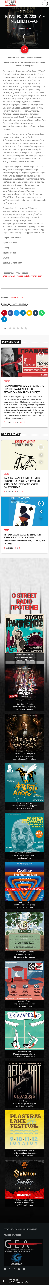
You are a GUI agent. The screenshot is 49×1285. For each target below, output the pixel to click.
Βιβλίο (24, 11)
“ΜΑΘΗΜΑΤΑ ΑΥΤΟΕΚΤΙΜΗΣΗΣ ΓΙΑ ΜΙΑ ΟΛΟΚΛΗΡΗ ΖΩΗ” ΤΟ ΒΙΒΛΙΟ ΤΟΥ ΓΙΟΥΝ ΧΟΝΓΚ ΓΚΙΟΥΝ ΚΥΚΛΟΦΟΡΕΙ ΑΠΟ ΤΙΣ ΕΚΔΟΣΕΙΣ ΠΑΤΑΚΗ (22, 483)
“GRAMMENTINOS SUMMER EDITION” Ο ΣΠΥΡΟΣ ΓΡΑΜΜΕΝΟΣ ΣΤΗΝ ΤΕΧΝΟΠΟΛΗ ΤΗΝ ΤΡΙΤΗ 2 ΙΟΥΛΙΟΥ (24, 389)
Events (7, 381)
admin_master (17, 298)
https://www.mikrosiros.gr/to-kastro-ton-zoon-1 (23, 276)
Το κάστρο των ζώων (18, 304)
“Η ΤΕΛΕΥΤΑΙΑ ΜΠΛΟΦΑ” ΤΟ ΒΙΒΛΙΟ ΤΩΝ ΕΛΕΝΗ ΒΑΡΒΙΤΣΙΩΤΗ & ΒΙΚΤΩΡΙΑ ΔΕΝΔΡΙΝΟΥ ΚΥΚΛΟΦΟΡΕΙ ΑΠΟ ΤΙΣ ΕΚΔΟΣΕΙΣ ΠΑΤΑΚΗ (24, 539)
